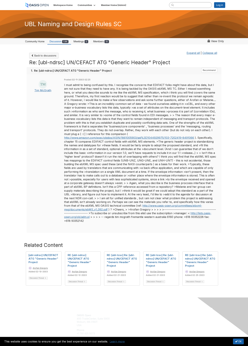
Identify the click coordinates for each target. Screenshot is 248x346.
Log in (219, 5)
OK (240, 341)
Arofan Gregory (40, 268)
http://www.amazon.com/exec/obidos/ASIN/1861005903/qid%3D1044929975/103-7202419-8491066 (129, 137)
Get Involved (132, 315)
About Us (179, 315)
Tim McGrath (42, 90)
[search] (172, 5)
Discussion (58, 41)
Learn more (117, 341)
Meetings (80, 41)
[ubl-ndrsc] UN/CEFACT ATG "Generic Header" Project (43, 258)
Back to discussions (45, 55)
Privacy (178, 318)
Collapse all (209, 53)
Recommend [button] (209, 70)
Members (100, 41)
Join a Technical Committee (140, 325)
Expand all (193, 53)
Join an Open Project (137, 320)
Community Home (35, 41)
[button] (87, 5)
